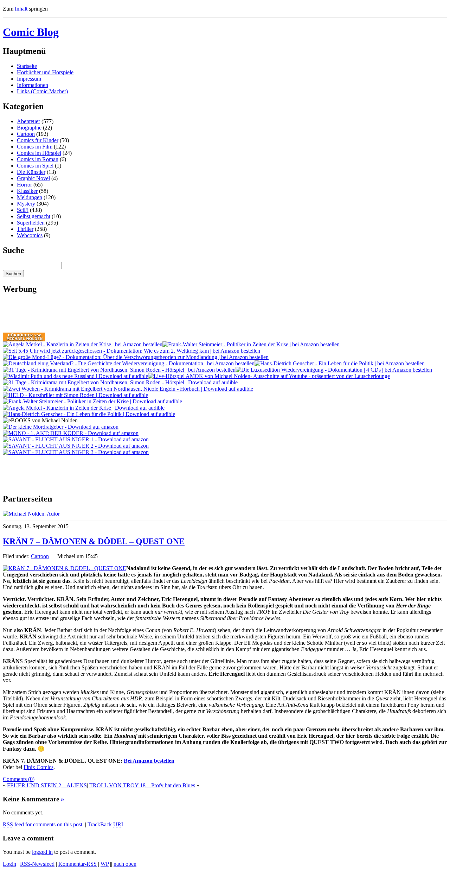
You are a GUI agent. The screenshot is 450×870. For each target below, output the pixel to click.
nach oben (125, 864)
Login (9, 864)
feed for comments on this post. (43, 824)
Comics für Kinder (37, 140)
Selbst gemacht (33, 216)
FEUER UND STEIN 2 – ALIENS (47, 785)
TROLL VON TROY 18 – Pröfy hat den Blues (142, 785)
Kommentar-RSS (77, 864)
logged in (42, 852)
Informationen (32, 85)
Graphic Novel (33, 178)
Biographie (29, 128)
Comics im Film (34, 147)
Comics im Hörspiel (39, 153)
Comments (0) (18, 779)
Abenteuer (28, 121)
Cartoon (26, 134)
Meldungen (29, 197)
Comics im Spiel (35, 166)
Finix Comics (38, 767)
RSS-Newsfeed (37, 864)
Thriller (25, 229)
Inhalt (21, 9)
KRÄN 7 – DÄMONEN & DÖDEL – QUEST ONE (94, 541)
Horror (24, 185)
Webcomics (30, 235)
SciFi (22, 210)
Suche (13, 250)
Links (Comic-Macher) (42, 91)
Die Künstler (31, 172)
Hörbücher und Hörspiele (45, 72)
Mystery (26, 204)
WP (105, 864)
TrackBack (105, 824)
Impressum (29, 79)
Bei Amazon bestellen (149, 761)
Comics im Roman (37, 159)
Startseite (27, 66)
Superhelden (31, 223)
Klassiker (27, 191)
